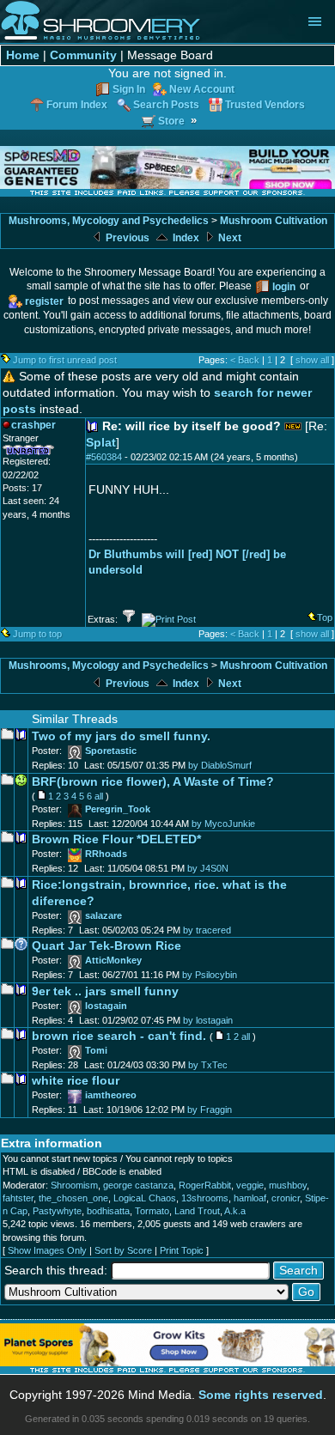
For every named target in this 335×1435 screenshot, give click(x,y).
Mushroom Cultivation (273, 221)
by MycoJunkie (223, 823)
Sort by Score (123, 1250)
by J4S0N (207, 868)
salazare (103, 915)
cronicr (285, 1198)
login (283, 286)
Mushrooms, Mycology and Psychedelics (109, 221)
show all (312, 360)
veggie (250, 1185)
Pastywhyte (57, 1211)
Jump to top (37, 634)
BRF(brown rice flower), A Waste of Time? (153, 781)
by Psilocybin (209, 975)
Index (184, 238)
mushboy (288, 1185)
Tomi (96, 1050)
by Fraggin (209, 1109)
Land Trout (197, 1211)
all (98, 796)
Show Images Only (47, 1250)
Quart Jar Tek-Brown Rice (106, 945)
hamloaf (250, 1198)
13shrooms (204, 1198)
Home (23, 55)
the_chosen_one (73, 1198)
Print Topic (182, 1250)
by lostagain (208, 1020)
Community (83, 55)
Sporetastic (111, 750)
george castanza (138, 1185)
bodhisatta (108, 1211)
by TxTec (208, 1065)
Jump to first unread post (65, 360)
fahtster (18, 1198)
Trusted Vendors (265, 104)
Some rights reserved (260, 1395)
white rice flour (75, 1080)
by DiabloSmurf (220, 765)
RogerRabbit (205, 1185)
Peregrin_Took (117, 809)
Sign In (129, 88)
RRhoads (106, 853)
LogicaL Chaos (144, 1198)
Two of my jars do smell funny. (121, 736)
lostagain (106, 1005)
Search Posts (166, 104)
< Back (244, 360)
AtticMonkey (113, 960)
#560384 (104, 457)
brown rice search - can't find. (119, 1036)
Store (171, 120)
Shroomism (74, 1185)
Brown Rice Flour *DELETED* (116, 839)
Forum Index (76, 104)
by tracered (207, 930)
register (44, 301)
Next (228, 238)
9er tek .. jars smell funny (105, 991)
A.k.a (235, 1211)
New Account (201, 88)
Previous (126, 238)
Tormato (152, 1211)
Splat (101, 442)
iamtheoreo (111, 1095)
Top (324, 617)
